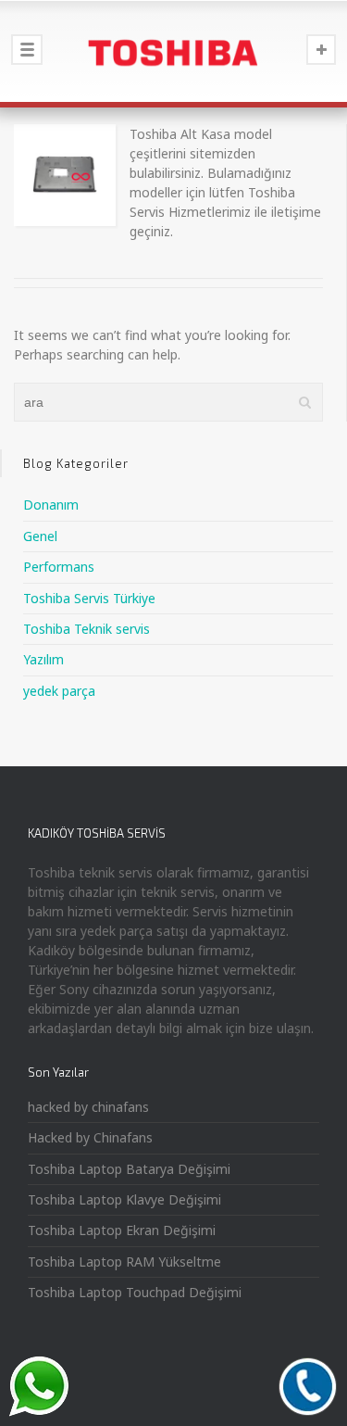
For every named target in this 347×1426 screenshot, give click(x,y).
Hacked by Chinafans (90, 1137)
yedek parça (59, 691)
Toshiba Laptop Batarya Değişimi (129, 1169)
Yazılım (43, 659)
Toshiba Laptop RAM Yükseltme (124, 1261)
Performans (58, 566)
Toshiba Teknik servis (86, 628)
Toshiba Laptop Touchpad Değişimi (135, 1292)
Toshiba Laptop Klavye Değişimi (124, 1199)
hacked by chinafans (88, 1107)
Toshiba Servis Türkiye (89, 598)
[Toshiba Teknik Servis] (173, 51)
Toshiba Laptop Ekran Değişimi (122, 1230)
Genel (40, 536)
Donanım (51, 504)
